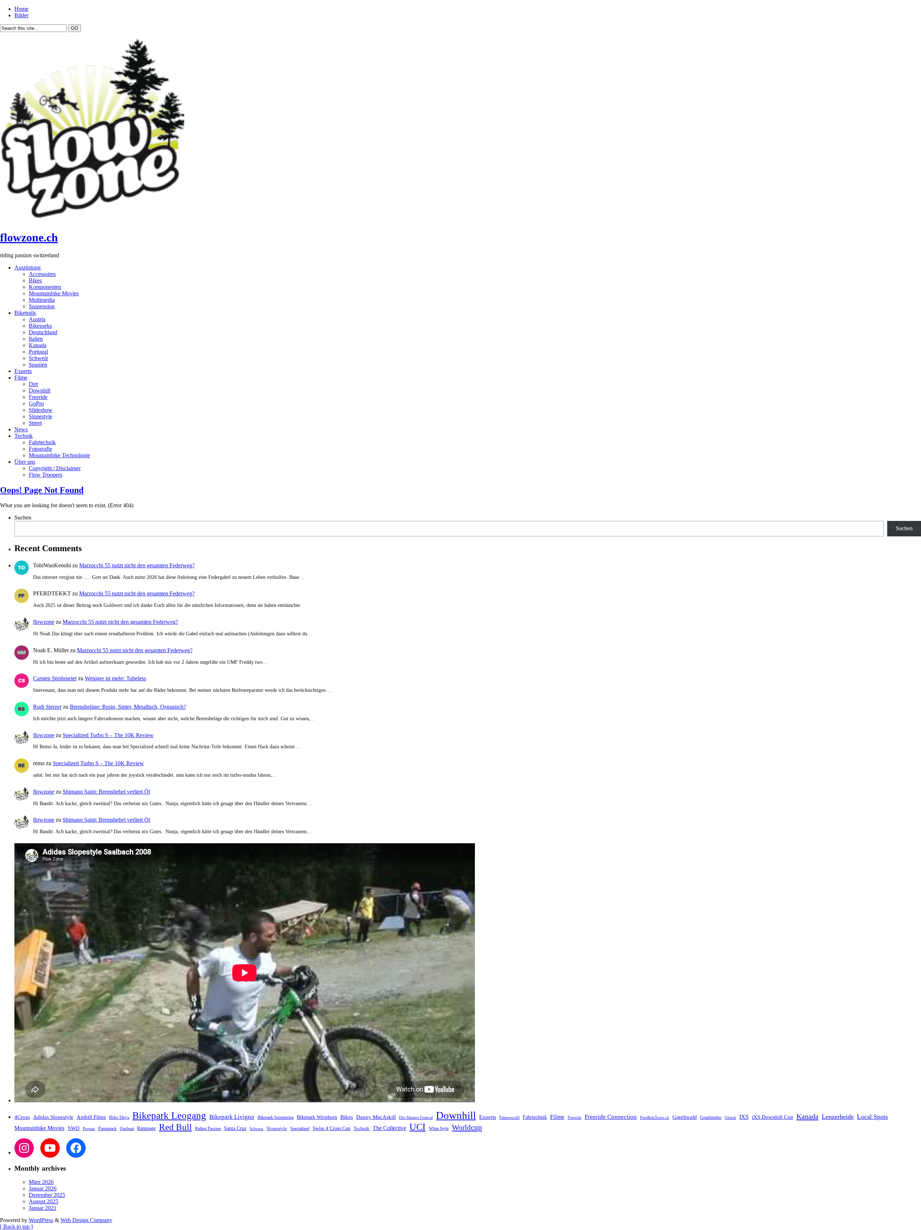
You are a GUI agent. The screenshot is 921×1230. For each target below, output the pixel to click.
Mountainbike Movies (54, 293)
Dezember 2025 (47, 1195)
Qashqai (127, 1128)
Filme (20, 378)
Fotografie (40, 449)
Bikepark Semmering (276, 1117)
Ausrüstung (27, 267)
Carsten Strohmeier (55, 678)
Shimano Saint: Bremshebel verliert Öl (106, 792)
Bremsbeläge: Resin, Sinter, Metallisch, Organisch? (128, 707)
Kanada (37, 345)
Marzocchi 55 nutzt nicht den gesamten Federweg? (137, 565)
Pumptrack (107, 1128)
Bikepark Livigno (231, 1116)
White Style (439, 1128)
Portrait (89, 1129)
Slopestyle (40, 416)
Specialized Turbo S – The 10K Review (108, 735)
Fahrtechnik (42, 442)
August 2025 (43, 1201)
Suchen (22, 517)
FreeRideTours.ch (654, 1117)
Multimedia (42, 300)
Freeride (38, 397)
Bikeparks (40, 326)
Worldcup (467, 1127)
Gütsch (730, 1117)
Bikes (35, 280)
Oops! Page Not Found (41, 490)
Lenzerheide (838, 1116)
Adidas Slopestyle (53, 1117)
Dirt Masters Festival (416, 1117)
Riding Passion (208, 1128)
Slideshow (41, 410)
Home (21, 9)
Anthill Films (91, 1117)
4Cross (22, 1117)
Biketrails (25, 313)
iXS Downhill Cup (772, 1117)
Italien (36, 339)
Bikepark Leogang (169, 1115)
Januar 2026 (42, 1188)
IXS (744, 1117)
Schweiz (38, 358)
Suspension (42, 306)
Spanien (38, 365)
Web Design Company (86, 1220)
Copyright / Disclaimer (55, 468)
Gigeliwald (684, 1117)
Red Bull (175, 1127)
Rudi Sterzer (47, 707)
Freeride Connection (611, 1116)
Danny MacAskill (376, 1117)
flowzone (43, 622)
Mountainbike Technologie (59, 455)
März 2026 (41, 1182)
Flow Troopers (45, 475)
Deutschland (43, 332)
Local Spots (872, 1116)
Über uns (24, 462)
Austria (37, 319)
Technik (23, 436)
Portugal (38, 352)
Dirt (33, 384)
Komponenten (45, 287)
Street (35, 423)
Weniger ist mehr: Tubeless (115, 678)
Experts (23, 371)
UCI (417, 1126)
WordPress (41, 1220)
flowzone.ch (29, 237)
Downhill (39, 390)
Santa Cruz (235, 1128)
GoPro (36, 403)
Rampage (146, 1128)
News (21, 429)
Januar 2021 (42, 1208)
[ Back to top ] (16, 1227)
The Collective (389, 1128)
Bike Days (119, 1117)
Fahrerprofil (509, 1118)
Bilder (21, 15)
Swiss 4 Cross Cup (331, 1128)
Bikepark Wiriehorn (317, 1117)
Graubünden (710, 1117)
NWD (74, 1128)
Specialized (299, 1128)
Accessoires (42, 274)
